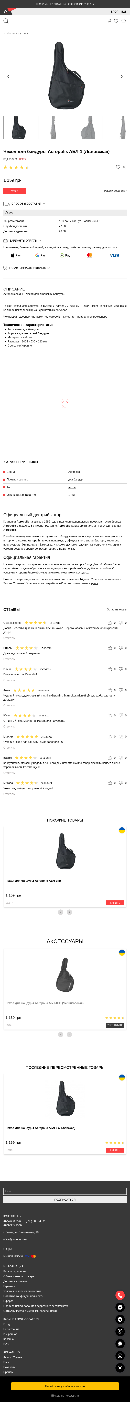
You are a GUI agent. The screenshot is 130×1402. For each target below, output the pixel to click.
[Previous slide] (8, 76)
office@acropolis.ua (15, 1239)
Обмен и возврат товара (18, 1276)
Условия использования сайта (22, 1291)
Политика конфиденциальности (23, 1296)
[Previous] (60, 912)
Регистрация (11, 1329)
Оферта (8, 1301)
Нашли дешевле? (115, 190)
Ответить (9, 638)
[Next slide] (121, 76)
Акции (7, 1357)
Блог (114, 11)
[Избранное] (116, 21)
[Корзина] (124, 21)
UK (5, 1249)
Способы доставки (26, 203)
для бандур (75, 479)
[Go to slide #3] (88, 127)
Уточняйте (115, 1025)
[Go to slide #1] (18, 127)
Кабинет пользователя (21, 1319)
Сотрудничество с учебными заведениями (30, 1310)
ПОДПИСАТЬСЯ (65, 1199)
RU (11, 1249)
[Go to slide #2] (53, 127)
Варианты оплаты (23, 240)
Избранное (10, 1334)
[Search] (5, 21)
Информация (13, 1266)
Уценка (17, 1357)
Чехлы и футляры (18, 33)
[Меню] (16, 21)
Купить (15, 190)
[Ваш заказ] (110, 21)
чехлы (72, 487)
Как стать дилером (15, 1271)
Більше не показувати (65, 1395)
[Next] (69, 912)
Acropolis (9, 294)
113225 (9, 1150)
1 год (71, 494)
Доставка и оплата (15, 1281)
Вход (6, 1324)
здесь (84, 572)
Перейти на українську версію (65, 1386)
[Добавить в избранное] (118, 167)
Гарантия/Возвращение (27, 267)
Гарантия (9, 1286)
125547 (9, 903)
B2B (124, 11)
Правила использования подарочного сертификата (35, 1306)
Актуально (11, 1352)
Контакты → (12, 1216)
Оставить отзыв (117, 609)
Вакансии (9, 1367)
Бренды (8, 1372)
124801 (9, 1025)
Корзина (8, 1339)
